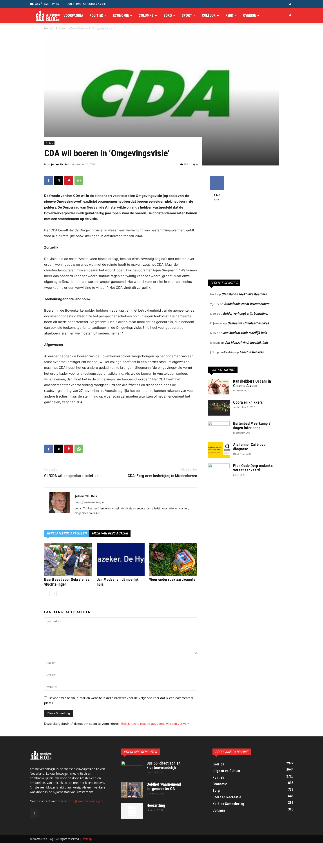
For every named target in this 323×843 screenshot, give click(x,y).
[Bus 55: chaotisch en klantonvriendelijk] (132, 768)
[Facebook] (290, 15)
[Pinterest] (68, 180)
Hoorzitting (156, 805)
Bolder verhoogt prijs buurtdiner (245, 313)
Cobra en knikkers (248, 402)
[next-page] (54, 593)
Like (216, 177)
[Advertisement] (120, 417)
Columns (146, 15)
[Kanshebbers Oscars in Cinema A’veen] (219, 386)
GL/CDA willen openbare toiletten (71, 476)
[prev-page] (47, 593)
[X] (58, 180)
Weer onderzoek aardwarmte (172, 579)
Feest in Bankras (251, 352)
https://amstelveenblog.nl (89, 502)
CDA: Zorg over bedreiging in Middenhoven (162, 476)
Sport (187, 15)
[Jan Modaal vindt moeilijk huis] (121, 559)
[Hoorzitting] (132, 811)
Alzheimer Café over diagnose (250, 446)
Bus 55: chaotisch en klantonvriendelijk (163, 765)
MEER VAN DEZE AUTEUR (110, 533)
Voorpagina (73, 15)
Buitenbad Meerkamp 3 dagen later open (251, 425)
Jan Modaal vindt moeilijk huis (245, 333)
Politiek (96, 15)
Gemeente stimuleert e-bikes (248, 323)
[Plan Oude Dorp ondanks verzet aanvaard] (219, 471)
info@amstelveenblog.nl (86, 801)
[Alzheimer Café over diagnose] (219, 450)
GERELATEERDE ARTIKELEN (67, 533)
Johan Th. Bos (60, 164)
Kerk (229, 15)
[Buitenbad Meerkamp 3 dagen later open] (219, 429)
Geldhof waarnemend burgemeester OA (164, 786)
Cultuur (209, 15)
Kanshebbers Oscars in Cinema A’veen (252, 383)
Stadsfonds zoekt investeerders (244, 294)
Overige (249, 15)
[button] (290, 3)
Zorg (167, 15)
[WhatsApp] (78, 180)
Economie (121, 15)
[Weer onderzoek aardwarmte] (173, 559)
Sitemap (87, 839)
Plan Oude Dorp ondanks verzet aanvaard (253, 467)
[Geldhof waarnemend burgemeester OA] (132, 790)
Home (48, 28)
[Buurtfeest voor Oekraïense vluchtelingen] (68, 559)
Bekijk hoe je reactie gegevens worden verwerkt (156, 723)
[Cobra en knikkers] (219, 408)
